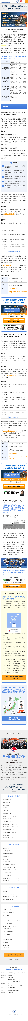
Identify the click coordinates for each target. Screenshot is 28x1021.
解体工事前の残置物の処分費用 (10, 824)
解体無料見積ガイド (9, 265)
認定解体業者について (8, 853)
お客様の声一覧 (6, 891)
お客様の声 (5, 859)
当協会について (6, 856)
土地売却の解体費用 (7, 909)
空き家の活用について (8, 835)
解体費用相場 (6, 805)
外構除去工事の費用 (7, 928)
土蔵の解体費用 (6, 947)
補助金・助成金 (6, 810)
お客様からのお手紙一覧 (8, 894)
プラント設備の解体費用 (8, 931)
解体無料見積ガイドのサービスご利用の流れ (13, 880)
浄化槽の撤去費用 (7, 942)
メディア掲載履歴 (7, 875)
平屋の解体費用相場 (7, 939)
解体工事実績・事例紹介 (8, 799)
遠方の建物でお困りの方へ (9, 829)
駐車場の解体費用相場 (8, 918)
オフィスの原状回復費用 (8, 923)
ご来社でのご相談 (7, 872)
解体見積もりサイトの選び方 (9, 816)
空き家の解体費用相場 (8, 937)
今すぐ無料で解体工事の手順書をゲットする (15, 677)
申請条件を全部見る (13, 251)
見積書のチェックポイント (9, 821)
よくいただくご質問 (14, 959)
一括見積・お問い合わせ (14, 955)
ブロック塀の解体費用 (8, 934)
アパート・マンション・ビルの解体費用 (12, 920)
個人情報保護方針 (7, 861)
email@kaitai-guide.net (13, 990)
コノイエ (11, 992)
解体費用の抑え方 (7, 818)
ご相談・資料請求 (7, 851)
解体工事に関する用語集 (8, 837)
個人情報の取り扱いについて (9, 864)
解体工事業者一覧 (7, 802)
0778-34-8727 (13, 288)
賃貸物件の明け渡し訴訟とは (9, 832)
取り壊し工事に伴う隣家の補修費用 (11, 826)
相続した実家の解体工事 (8, 912)
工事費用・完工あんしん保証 (9, 870)
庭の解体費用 (6, 945)
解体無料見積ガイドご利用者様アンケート (12, 896)
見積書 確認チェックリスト (9, 867)
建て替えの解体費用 (7, 915)
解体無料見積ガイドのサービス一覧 (11, 878)
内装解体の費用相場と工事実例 (10, 926)
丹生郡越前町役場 (9, 214)
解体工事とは (6, 808)
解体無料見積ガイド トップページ (11, 848)
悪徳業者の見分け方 (7, 813)
